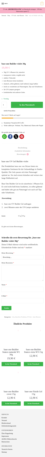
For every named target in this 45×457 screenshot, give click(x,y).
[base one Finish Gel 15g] (33, 379)
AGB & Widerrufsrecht (9, 439)
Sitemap (4, 452)
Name (4, 285)
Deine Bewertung (8, 253)
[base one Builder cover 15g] (11, 379)
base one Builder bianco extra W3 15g (33, 350)
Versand (4, 420)
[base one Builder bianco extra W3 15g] (33, 337)
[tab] (22, 147)
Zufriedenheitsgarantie (9, 426)
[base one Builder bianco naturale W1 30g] (11, 337)
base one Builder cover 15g (11, 392)
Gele (26, 15)
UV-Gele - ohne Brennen (18, 15)
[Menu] (3, 4)
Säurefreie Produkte (20, 317)
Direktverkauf (6, 423)
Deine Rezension (8, 263)
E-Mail (4, 296)
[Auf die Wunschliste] (18, 330)
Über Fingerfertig (7, 433)
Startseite (4, 15)
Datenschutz (6, 442)
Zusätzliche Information (22, 151)
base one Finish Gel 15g (33, 392)
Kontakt (4, 417)
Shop (8, 15)
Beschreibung (22, 148)
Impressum (5, 436)
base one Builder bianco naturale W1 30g (11, 352)
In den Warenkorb (27, 105)
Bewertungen (22, 154)
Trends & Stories (7, 449)
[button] (4, 136)
